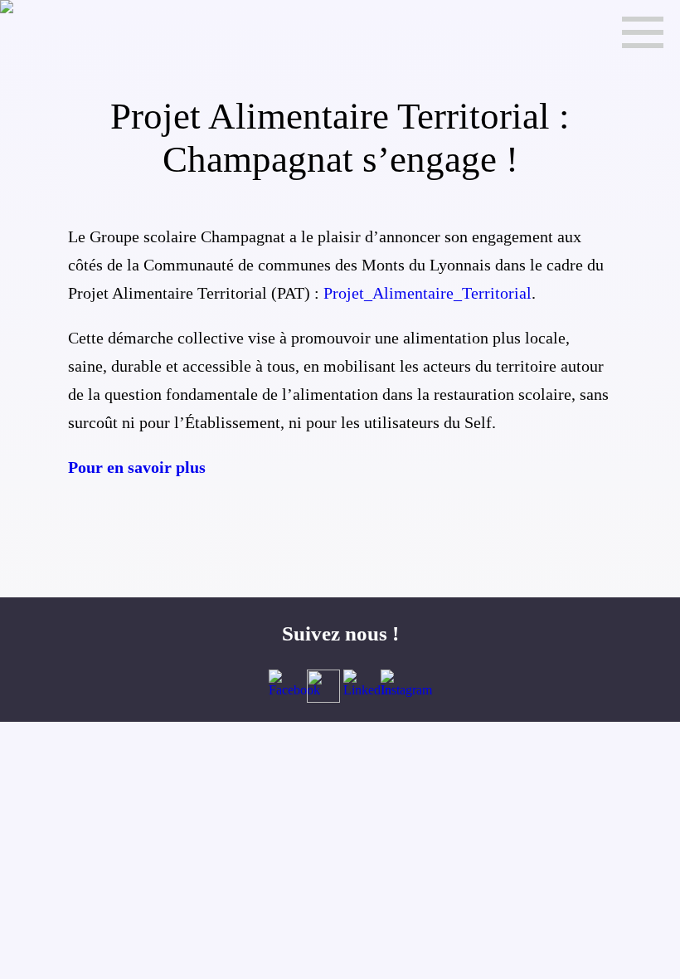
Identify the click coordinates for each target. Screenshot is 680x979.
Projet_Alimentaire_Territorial (427, 293)
